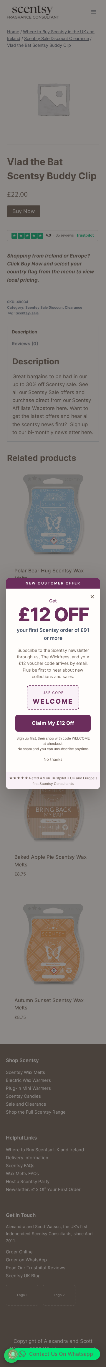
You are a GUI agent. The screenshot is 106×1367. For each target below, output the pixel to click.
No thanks (53, 759)
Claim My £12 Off (53, 723)
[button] (55, 1354)
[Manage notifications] (13, 1354)
